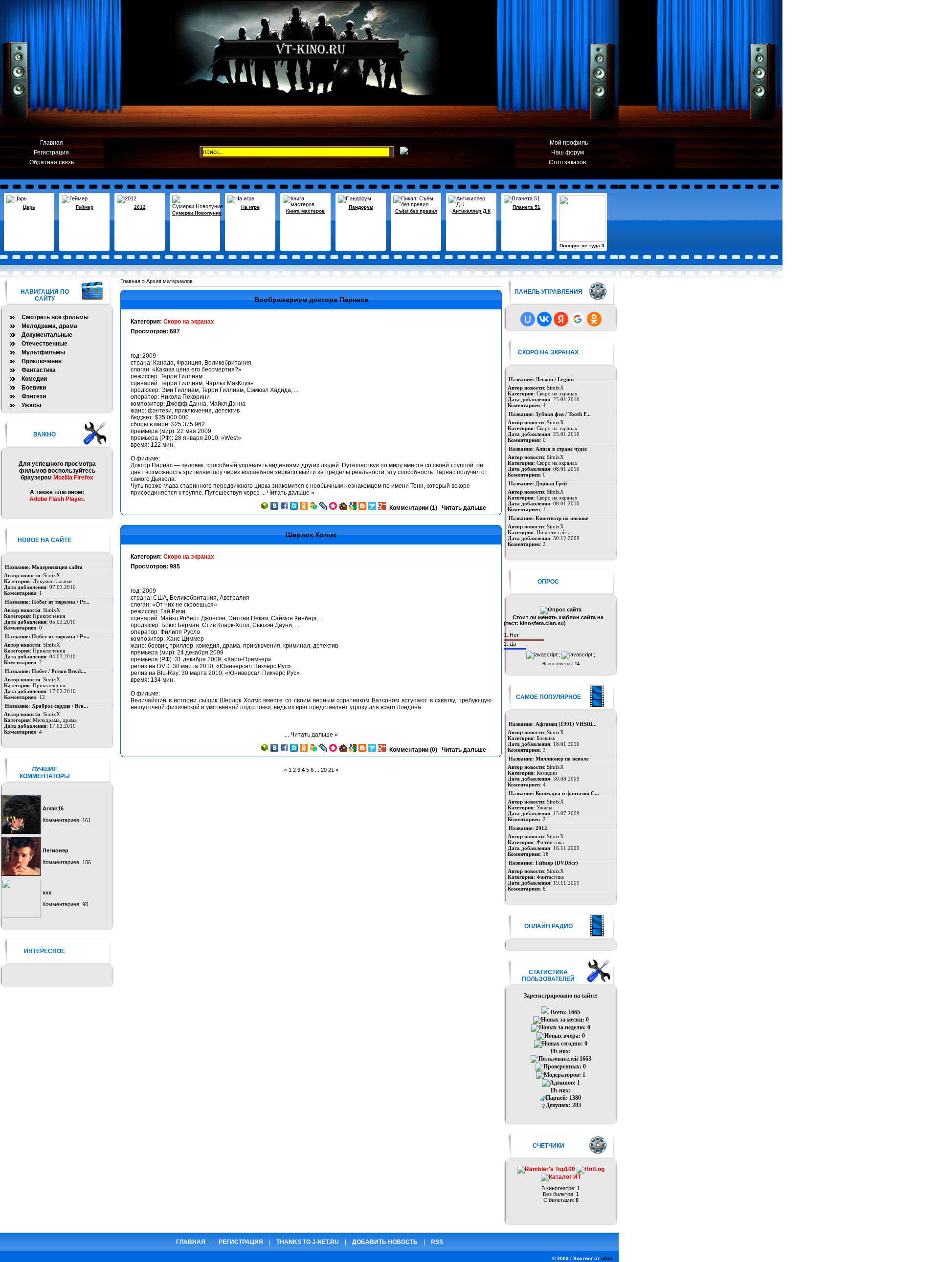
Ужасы (544, 807)
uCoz (607, 1258)
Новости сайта (554, 532)
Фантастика (550, 842)
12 (42, 697)
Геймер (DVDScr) (557, 863)
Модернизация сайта (57, 567)
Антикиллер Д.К (471, 211)
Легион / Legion (555, 379)
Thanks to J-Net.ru (307, 1242)
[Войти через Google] (577, 319)
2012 (140, 207)
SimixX (555, 388)
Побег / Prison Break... (59, 671)
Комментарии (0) (413, 749)
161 (86, 820)
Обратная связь (51, 162)
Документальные (47, 334)
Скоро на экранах (188, 321)
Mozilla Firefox (73, 477)
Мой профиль (567, 142)
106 (86, 862)
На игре (250, 207)
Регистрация (51, 152)
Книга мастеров (305, 211)
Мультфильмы (43, 352)
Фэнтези (34, 396)
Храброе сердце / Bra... (60, 706)
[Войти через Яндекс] (561, 319)
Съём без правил (416, 211)
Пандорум (361, 207)
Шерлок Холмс (311, 535)
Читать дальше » (290, 492)
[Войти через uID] (527, 319)
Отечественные (44, 343)
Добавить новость (385, 1242)
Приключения (42, 361)
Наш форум (567, 152)
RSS (437, 1242)
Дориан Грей (551, 483)
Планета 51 (526, 207)
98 (85, 904)
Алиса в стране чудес (561, 449)
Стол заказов (567, 162)
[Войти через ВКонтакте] (544, 319)
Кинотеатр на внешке (562, 518)
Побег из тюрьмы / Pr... (60, 602)
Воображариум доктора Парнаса (311, 300)
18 (546, 854)
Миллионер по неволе (562, 759)
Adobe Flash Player (56, 499)
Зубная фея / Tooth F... (563, 414)
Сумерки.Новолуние (197, 213)
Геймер (84, 207)
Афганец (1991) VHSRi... (566, 724)
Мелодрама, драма (49, 326)
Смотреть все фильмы (55, 317)
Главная (51, 142)
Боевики (546, 738)
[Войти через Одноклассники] (594, 319)
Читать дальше (464, 507)
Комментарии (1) (413, 507)
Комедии (547, 773)
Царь (29, 207)
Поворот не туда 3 (581, 245)
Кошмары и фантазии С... (567, 793)
